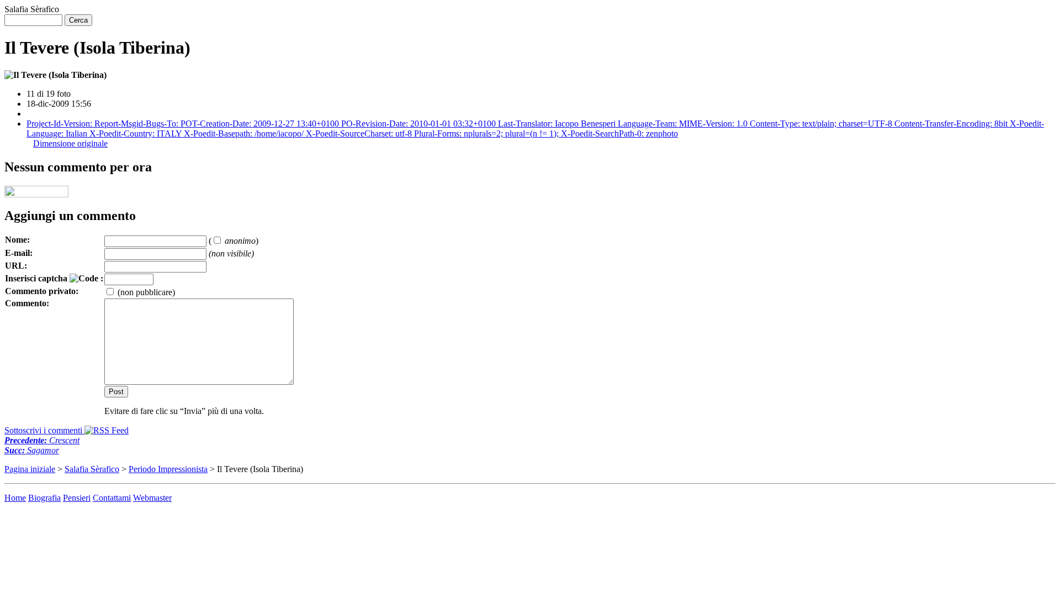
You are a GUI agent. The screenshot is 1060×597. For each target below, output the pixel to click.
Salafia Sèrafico (92, 469)
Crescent (42, 440)
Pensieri (77, 497)
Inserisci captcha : (54, 278)
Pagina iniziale (29, 469)
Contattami (112, 497)
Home (15, 497)
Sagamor (31, 450)
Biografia (44, 497)
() (233, 240)
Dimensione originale (70, 143)
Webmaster (152, 497)
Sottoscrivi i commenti (44, 430)
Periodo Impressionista (168, 469)
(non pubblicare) (145, 292)
